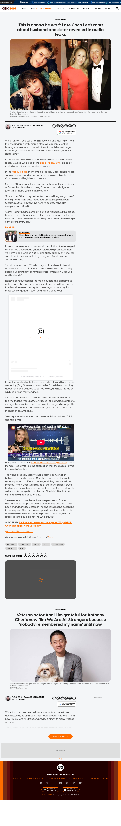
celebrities (11, 544)
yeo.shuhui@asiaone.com (19, 531)
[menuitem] (23, 8)
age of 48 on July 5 (50, 162)
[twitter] (58, 126)
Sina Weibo (11, 548)
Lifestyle (60, 8)
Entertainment (46, 8)
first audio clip (19, 171)
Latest (23, 8)
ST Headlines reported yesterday (49, 462)
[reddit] (70, 126)
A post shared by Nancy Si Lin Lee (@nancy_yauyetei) (42, 376)
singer (36, 544)
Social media (58, 544)
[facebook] (54, 126)
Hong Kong (24, 544)
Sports (98, 8)
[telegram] (62, 126)
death (46, 544)
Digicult (86, 8)
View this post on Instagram (40, 338)
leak (22, 548)
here (50, 537)
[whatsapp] (66, 126)
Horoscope (74, 8)
